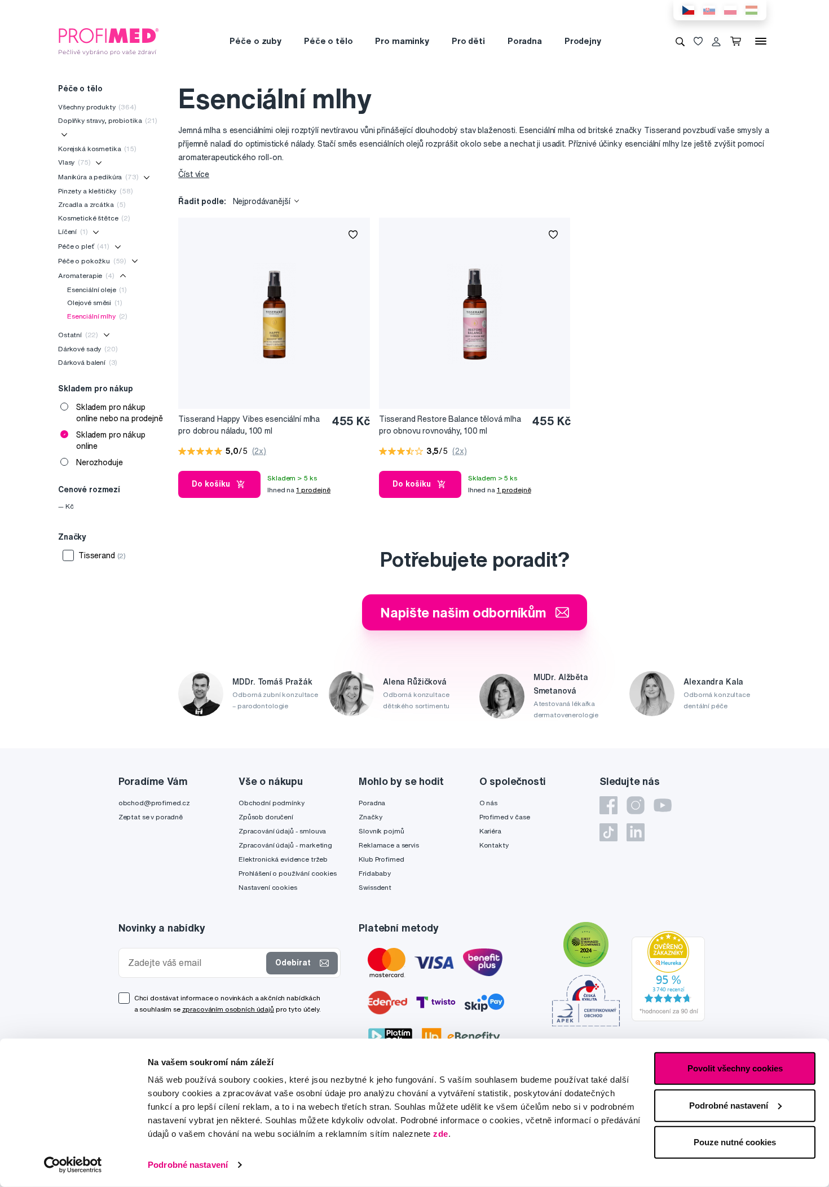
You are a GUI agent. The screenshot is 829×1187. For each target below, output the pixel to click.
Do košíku (211, 484)
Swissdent (375, 887)
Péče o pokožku (92, 260)
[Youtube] (663, 805)
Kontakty (494, 845)
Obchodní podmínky (272, 802)
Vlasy (74, 162)
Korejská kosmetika (97, 148)
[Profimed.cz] (109, 41)
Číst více (193, 174)
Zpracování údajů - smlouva (282, 831)
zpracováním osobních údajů (228, 1009)
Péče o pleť (83, 246)
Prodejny (583, 41)
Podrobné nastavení (188, 1165)
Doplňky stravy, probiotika (107, 120)
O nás (488, 802)
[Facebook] (608, 805)
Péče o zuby (255, 41)
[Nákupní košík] (737, 41)
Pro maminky (402, 41)
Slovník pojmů (381, 831)
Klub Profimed (381, 859)
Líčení (72, 231)
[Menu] (761, 41)
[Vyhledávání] (680, 41)
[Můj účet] (716, 41)
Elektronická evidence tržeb (283, 859)
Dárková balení (87, 362)
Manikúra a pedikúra (98, 176)
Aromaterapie (86, 275)
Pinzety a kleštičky (95, 191)
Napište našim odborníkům (463, 612)
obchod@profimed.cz (154, 802)
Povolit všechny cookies (735, 1068)
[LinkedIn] (636, 832)
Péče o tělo (328, 41)
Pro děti (468, 41)
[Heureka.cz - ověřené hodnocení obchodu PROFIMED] (668, 975)
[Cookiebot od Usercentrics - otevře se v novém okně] (73, 1165)
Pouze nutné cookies (735, 1142)
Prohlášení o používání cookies (288, 873)
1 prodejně (313, 489)
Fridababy (375, 873)
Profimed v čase (504, 816)
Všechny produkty (97, 107)
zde (440, 1134)
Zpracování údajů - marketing (285, 845)
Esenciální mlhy (97, 316)
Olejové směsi (94, 302)
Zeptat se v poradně (150, 816)
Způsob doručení (266, 816)
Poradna (525, 41)
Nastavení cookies (268, 887)
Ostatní (78, 334)
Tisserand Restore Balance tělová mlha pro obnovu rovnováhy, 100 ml (450, 425)
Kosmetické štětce (94, 218)
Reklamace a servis (388, 845)
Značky (370, 816)
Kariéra (490, 831)
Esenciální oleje (97, 289)
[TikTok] (608, 832)
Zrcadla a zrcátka (92, 204)
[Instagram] (636, 805)
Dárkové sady (88, 348)
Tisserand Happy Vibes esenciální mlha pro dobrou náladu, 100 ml (249, 425)
